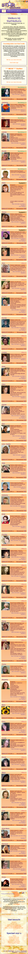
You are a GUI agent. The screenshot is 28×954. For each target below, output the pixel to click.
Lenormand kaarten (14, 938)
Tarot (14, 935)
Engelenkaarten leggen (14, 943)
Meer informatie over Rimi (19, 869)
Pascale (4, 246)
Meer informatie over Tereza (18, 221)
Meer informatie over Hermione (17, 851)
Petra (3, 721)
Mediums (14, 922)
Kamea (4, 296)
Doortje (4, 318)
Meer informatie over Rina (19, 124)
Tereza (4, 212)
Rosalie (4, 151)
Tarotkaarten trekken (14, 940)
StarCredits (20, 900)
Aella (3, 463)
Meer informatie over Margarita (17, 696)
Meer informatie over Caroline (18, 540)
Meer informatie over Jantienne (17, 109)
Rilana (4, 772)
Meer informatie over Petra (18, 730)
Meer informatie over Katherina (17, 506)
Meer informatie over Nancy (18, 592)
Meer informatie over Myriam (18, 613)
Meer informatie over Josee (18, 174)
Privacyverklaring (5, 893)
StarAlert (23, 95)
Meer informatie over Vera (19, 271)
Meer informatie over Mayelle (18, 656)
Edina (3, 384)
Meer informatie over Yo (19, 487)
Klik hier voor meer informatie (14, 59)
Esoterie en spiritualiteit (14, 941)
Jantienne (5, 102)
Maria (3, 705)
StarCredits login (14, 62)
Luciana (4, 352)
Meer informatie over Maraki (18, 764)
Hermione (5, 844)
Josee (4, 169)
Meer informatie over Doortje (18, 327)
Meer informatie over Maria (18, 713)
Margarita (5, 679)
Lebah (4, 280)
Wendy (4, 789)
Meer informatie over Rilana (18, 781)
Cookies (12, 893)
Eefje (3, 514)
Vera (3, 263)
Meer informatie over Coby (18, 820)
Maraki (4, 757)
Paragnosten (14, 923)
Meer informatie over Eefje (18, 526)
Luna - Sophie (6, 444)
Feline (4, 183)
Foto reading (22, 177)
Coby (3, 810)
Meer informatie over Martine (18, 238)
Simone (4, 565)
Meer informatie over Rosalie (18, 160)
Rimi (3, 859)
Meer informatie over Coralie (18, 749)
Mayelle (4, 640)
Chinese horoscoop (14, 937)
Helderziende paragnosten (14, 925)
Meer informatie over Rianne (18, 632)
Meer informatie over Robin (18, 376)
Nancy (4, 584)
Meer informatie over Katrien (18, 415)
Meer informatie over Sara (19, 435)
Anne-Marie (5, 828)
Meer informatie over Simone (18, 576)
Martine (4, 230)
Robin (3, 366)
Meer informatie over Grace (18, 884)
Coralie (4, 738)
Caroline (4, 534)
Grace (4, 877)
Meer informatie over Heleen (18, 344)
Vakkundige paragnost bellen (14, 926)
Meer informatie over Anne (18, 94)
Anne (3, 87)
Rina (3, 118)
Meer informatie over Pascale (18, 255)
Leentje (4, 132)
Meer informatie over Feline (18, 204)
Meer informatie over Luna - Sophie (19, 455)
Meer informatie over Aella (18, 472)
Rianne (4, 621)
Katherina (5, 495)
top (25, 892)
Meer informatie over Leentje (18, 143)
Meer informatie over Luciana (18, 358)
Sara (3, 424)
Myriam (4, 601)
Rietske (4, 548)
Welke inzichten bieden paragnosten (14, 928)
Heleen (4, 336)
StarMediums (16, 904)
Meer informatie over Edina (18, 396)
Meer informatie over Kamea (18, 309)
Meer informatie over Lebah (18, 288)
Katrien (4, 404)
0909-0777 (5, 99)
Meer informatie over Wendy (18, 802)
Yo (2, 481)
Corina (4, 664)
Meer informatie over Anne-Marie (18, 835)
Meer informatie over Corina (18, 671)
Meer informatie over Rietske (18, 557)
